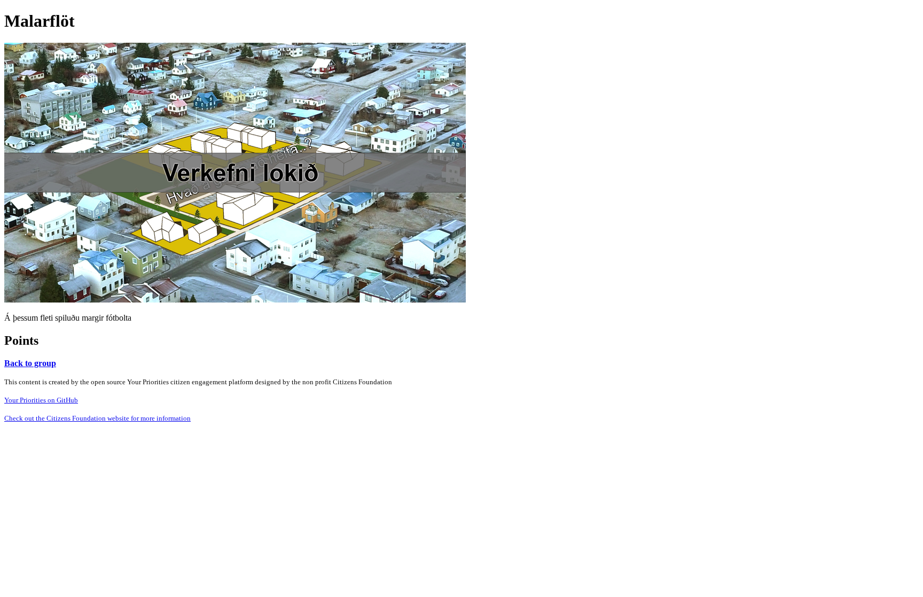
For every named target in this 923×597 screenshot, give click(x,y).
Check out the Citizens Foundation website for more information (97, 418)
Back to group (30, 363)
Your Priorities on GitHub (41, 400)
